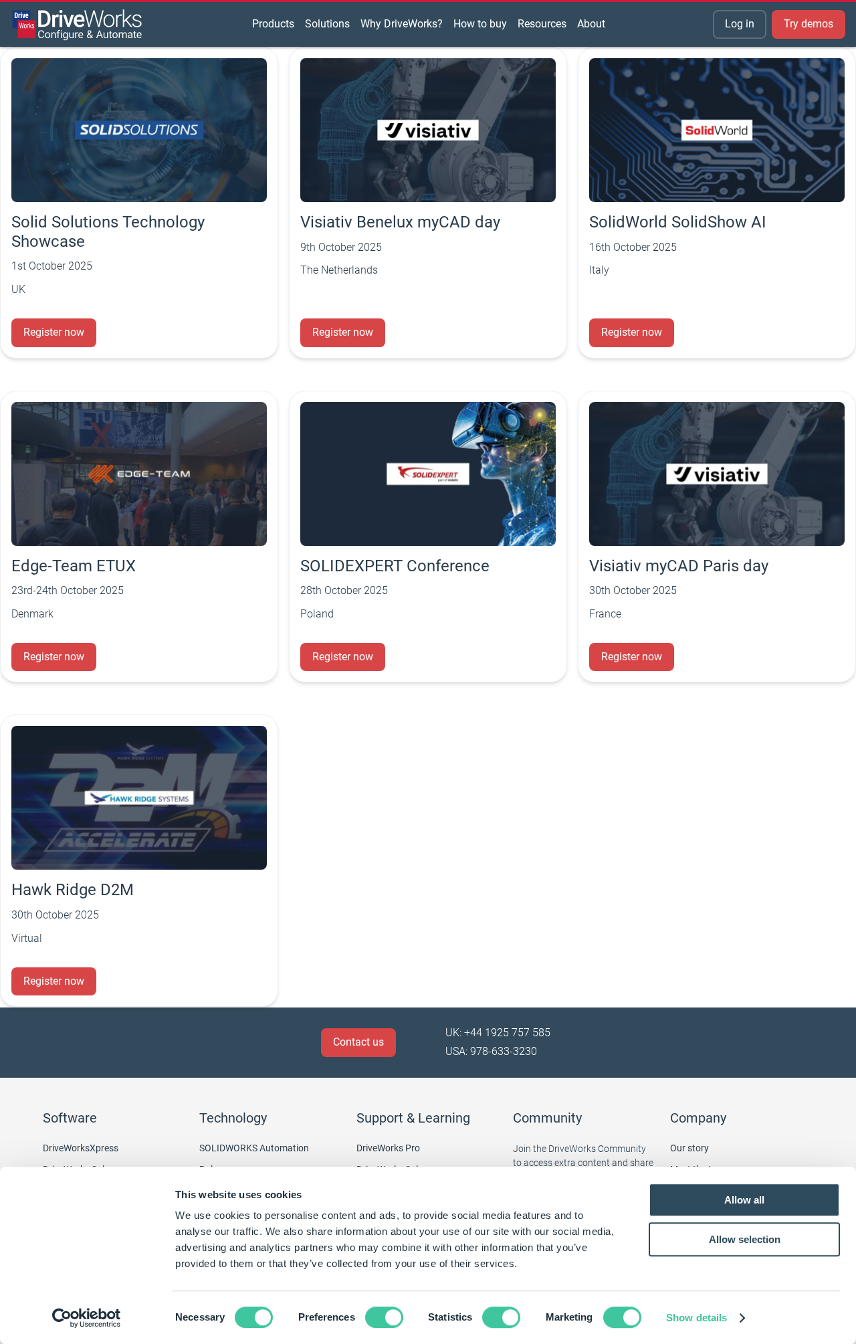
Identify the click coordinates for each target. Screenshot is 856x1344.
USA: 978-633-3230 (491, 1051)
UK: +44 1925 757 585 (497, 1032)
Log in (739, 23)
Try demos (808, 23)
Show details (696, 1317)
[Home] (77, 25)
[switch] (384, 1317)
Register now (53, 332)
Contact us (358, 1042)
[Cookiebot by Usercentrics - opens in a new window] (86, 1318)
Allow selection (744, 1239)
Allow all (744, 1200)
